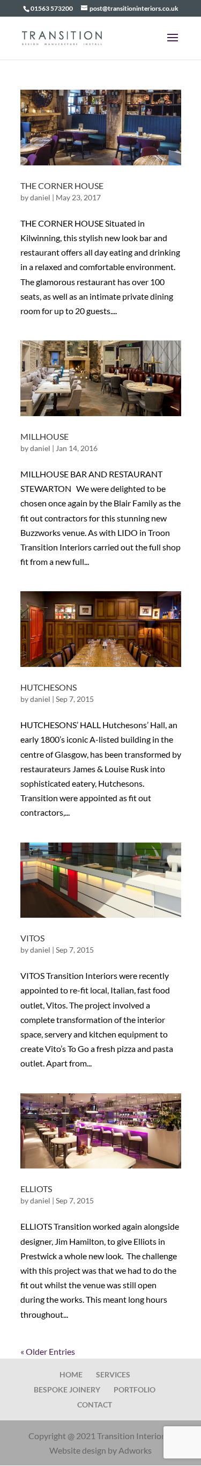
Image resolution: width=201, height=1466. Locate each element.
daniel (40, 197)
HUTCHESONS (48, 687)
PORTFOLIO (134, 1389)
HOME (71, 1374)
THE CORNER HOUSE (61, 185)
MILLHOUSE (44, 436)
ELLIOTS (36, 1189)
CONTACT (94, 1404)
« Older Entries (47, 1351)
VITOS (32, 938)
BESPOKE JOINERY (67, 1389)
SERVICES (113, 1374)
